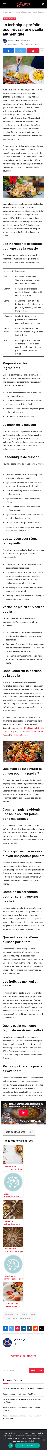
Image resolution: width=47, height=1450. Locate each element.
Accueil (5, 12)
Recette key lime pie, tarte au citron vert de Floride (23, 1388)
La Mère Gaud (26, 728)
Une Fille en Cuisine (19, 735)
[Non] (43, 1440)
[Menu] (4, 4)
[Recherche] (43, 4)
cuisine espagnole (11, 1314)
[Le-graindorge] (23, 4)
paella (32, 1314)
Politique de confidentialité (27, 1446)
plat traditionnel (10, 1318)
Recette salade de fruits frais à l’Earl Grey (19, 1394)
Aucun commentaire (12, 44)
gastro (24, 1314)
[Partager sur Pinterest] (33, 50)
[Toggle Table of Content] (30, 1132)
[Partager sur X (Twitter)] (21, 50)
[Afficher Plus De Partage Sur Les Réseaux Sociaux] (41, 50)
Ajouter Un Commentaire (23, 1356)
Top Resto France (19, 731)
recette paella (25, 1318)
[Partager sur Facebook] (8, 50)
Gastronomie (9, 19)
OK (11, 1446)
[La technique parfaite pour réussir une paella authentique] (23, 70)
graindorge (15, 41)
